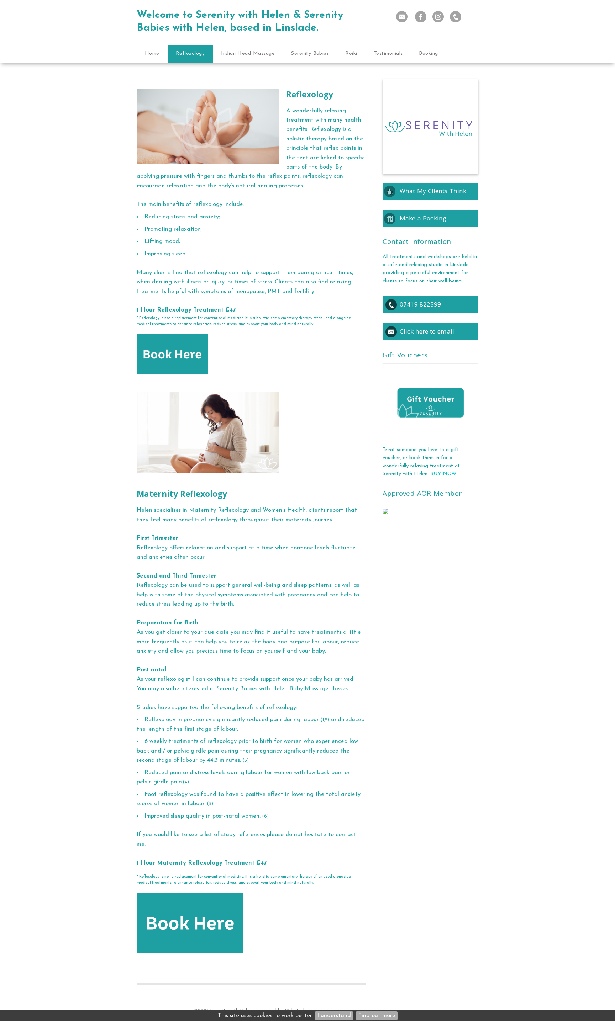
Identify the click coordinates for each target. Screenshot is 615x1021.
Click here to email (427, 331)
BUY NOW (443, 474)
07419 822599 (420, 304)
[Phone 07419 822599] (455, 16)
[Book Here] (172, 380)
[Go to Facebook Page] (420, 16)
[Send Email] (401, 16)
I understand (334, 1016)
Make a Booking (423, 218)
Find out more (376, 1016)
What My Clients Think (433, 191)
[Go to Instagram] (438, 16)
